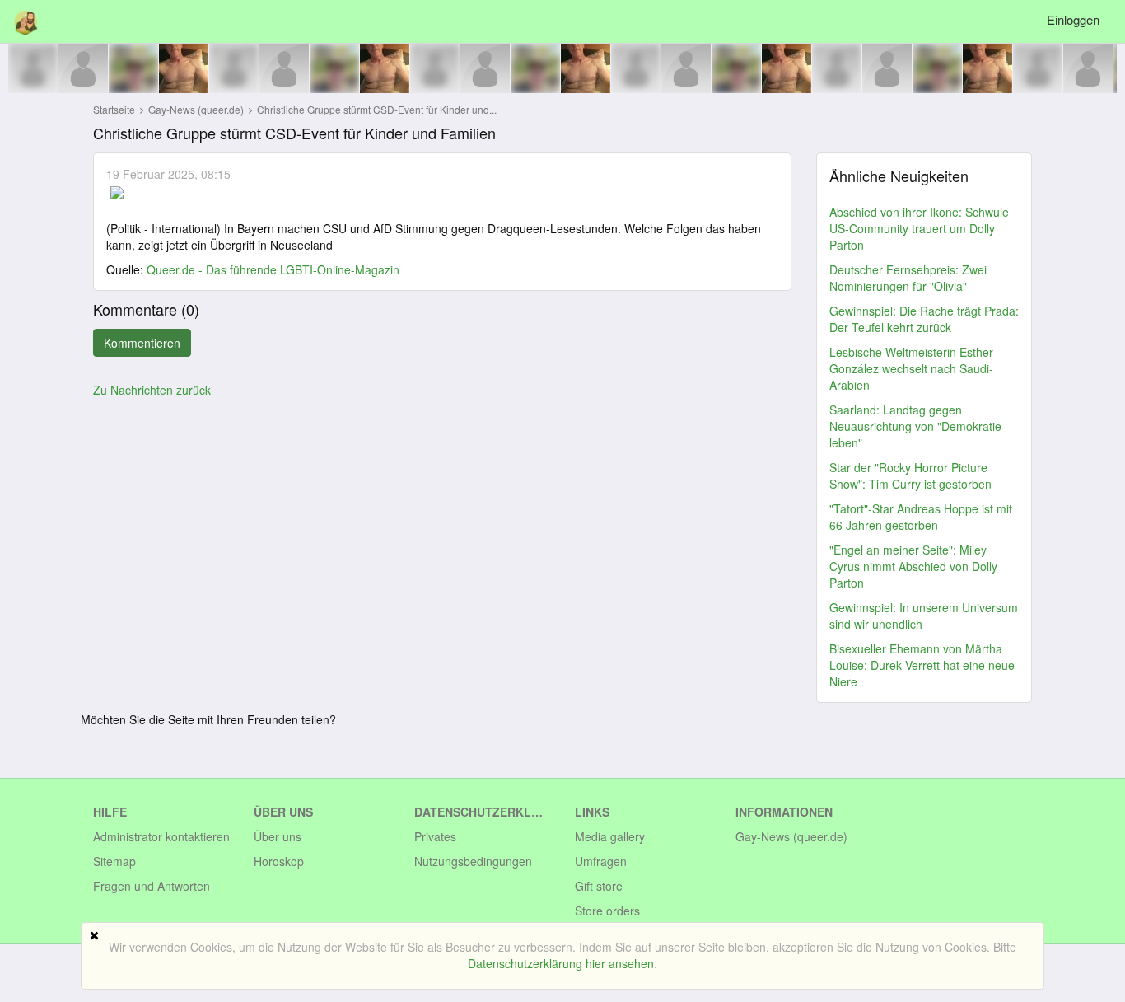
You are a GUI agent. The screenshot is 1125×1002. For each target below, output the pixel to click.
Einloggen (1073, 19)
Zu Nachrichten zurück (152, 390)
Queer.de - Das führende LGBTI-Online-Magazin (273, 269)
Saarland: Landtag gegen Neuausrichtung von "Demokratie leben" (915, 426)
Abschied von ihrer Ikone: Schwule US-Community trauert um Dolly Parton (919, 228)
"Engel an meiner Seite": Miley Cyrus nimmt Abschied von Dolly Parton (913, 566)
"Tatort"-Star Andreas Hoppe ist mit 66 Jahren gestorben (920, 516)
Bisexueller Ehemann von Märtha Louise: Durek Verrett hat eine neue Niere (922, 665)
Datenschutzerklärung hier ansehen (561, 963)
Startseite (114, 109)
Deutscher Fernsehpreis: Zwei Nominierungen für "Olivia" (908, 277)
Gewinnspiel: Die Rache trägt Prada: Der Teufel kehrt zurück (924, 318)
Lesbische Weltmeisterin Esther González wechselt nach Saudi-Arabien (911, 368)
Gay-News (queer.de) (197, 109)
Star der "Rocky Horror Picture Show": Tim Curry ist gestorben (910, 475)
